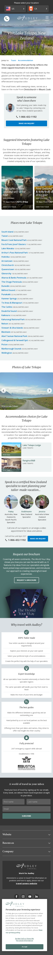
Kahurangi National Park (13, 319)
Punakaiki (6, 294)
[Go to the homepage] (27, 18)
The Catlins (6, 307)
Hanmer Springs (9, 298)
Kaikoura (5, 315)
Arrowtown (6, 261)
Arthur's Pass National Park (14, 252)
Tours (13, 60)
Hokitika (5, 256)
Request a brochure (26, 580)
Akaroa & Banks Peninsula (13, 277)
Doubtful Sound (9, 311)
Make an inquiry (26, 123)
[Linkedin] (36, 896)
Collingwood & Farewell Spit (14, 340)
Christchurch (30, 89)
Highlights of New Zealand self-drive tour (14, 192)
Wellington (6, 352)
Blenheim (5, 332)
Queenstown (7, 269)
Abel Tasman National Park (14, 336)
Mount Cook (45, 89)
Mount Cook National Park (14, 240)
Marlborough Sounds (11, 348)
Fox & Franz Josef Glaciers (13, 244)
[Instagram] (23, 896)
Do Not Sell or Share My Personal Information (24, 939)
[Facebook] (16, 896)
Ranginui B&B (29, 460)
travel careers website (26, 883)
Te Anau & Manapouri (11, 302)
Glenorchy (6, 273)
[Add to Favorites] (5, 51)
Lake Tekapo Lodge (32, 445)
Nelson (4, 323)
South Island (7, 231)
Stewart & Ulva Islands (12, 327)
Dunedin (5, 286)
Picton (4, 344)
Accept (24, 947)
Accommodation (25, 60)
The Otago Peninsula (11, 282)
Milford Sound (8, 290)
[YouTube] (29, 896)
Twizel (4, 236)
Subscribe (26, 816)
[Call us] (6, 18)
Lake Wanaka (7, 248)
